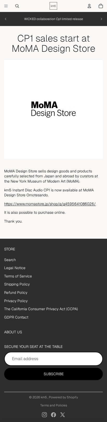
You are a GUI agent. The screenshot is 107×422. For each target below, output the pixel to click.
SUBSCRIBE (54, 374)
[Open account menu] (89, 6)
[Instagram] (44, 415)
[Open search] (17, 6)
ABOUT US (13, 332)
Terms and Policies (53, 405)
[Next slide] (101, 19)
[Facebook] (53, 415)
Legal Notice (14, 267)
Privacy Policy (16, 300)
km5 (44, 397)
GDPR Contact (16, 317)
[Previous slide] (5, 19)
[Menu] (6, 6)
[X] (62, 415)
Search (10, 259)
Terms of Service (18, 276)
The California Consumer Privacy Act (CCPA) (41, 309)
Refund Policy (15, 292)
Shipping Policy (17, 284)
